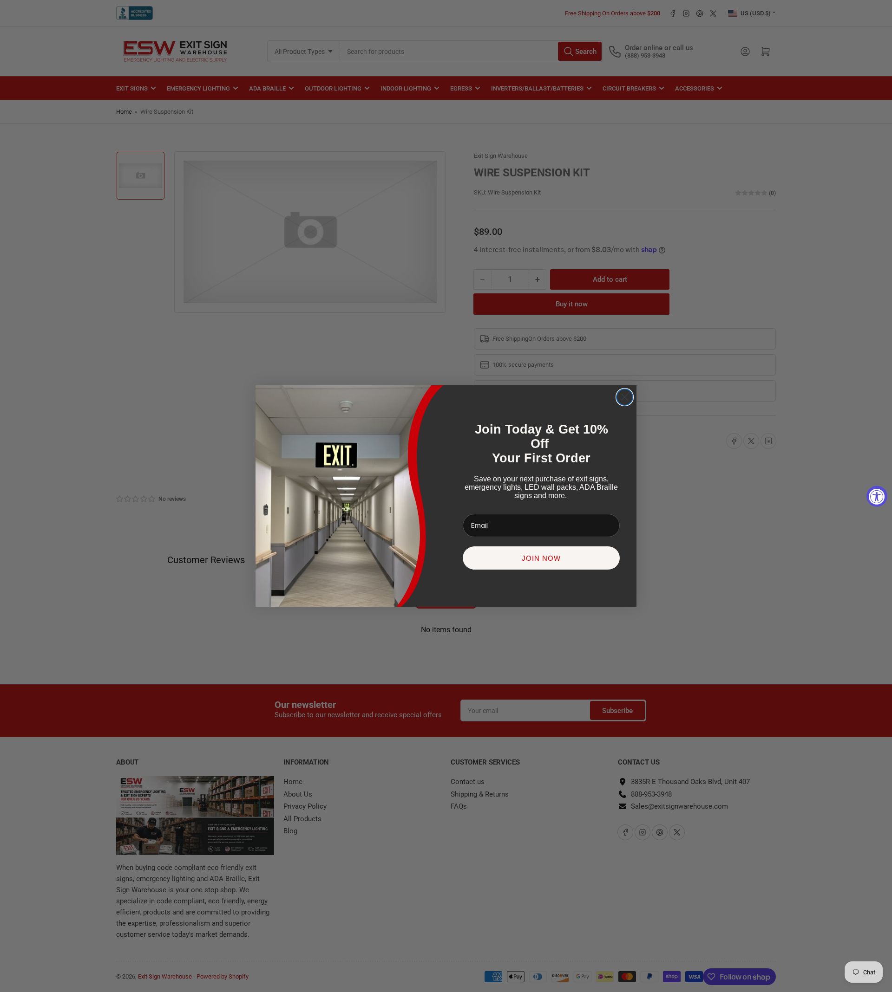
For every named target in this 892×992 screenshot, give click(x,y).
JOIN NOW (541, 558)
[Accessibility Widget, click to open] (876, 496)
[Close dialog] (625, 397)
